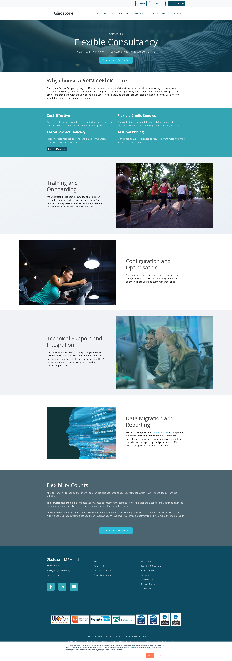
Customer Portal (102, 570)
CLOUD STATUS (157, 3)
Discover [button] (150, 13)
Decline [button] (160, 655)
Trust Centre (148, 588)
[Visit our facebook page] (51, 587)
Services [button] (121, 13)
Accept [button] (150, 655)
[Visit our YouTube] (74, 587)
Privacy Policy (135, 647)
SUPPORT (141, 3)
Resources (146, 561)
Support (178, 13)
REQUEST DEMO (176, 3)
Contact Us (147, 579)
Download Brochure (56, 149)
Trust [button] (165, 13)
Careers (145, 575)
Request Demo (101, 566)
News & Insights (102, 575)
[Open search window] (131, 3)
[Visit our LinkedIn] (62, 587)
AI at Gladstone (149, 570)
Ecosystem (137, 13)
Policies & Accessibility (153, 566)
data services (161, 432)
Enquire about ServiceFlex (116, 60)
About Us (99, 561)
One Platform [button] (103, 13)
